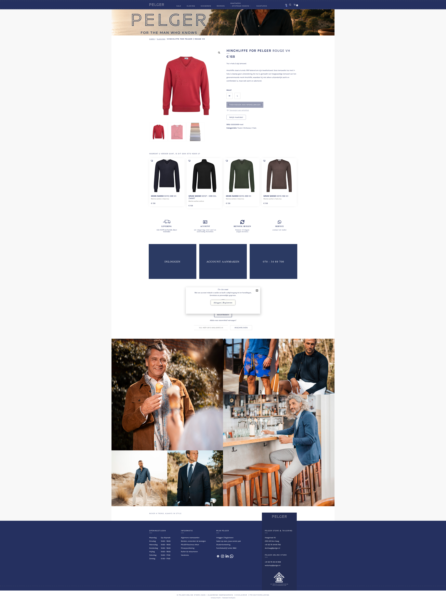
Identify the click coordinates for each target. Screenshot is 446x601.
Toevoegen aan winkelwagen (245, 105)
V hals (254, 128)
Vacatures (261, 6)
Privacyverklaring (187, 548)
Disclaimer (241, 595)
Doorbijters (232, 598)
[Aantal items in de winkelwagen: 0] (294, 4)
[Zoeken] (290, 4)
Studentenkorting (223, 545)
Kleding (191, 6)
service (279, 226)
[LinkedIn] (227, 556)
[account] (205, 222)
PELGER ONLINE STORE (189, 595)
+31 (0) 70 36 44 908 (273, 562)
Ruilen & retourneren (189, 552)
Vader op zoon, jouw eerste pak (228, 541)
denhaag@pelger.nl (272, 548)
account (205, 226)
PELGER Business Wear (190, 545)
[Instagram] (222, 556)
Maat (229, 90)
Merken (221, 6)
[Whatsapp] (231, 556)
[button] (219, 53)
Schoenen (206, 6)
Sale (178, 6)
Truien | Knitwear (244, 128)
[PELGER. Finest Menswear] (156, 5)
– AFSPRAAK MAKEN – (240, 6)
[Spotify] (218, 556)
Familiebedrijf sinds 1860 (226, 548)
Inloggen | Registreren (224, 538)
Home (152, 39)
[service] (279, 222)
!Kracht (218, 598)
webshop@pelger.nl (272, 565)
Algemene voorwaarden (190, 538)
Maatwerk (235, 3)
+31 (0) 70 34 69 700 (273, 545)
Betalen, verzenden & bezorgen (193, 541)
